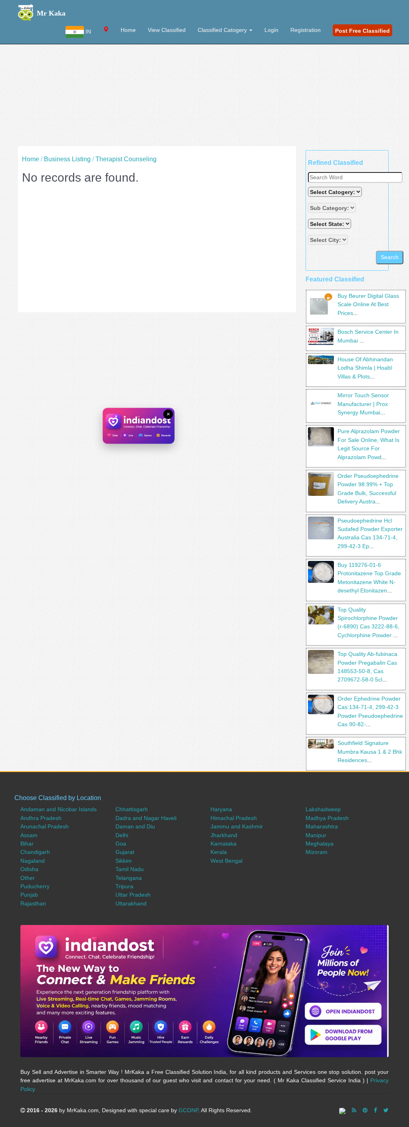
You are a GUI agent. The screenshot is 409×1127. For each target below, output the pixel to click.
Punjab (29, 894)
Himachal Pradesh (233, 818)
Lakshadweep (323, 809)
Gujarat (124, 852)
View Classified (167, 30)
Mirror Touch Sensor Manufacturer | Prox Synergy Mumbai (363, 404)
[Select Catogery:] (335, 192)
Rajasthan (33, 903)
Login (271, 30)
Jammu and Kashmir (236, 826)
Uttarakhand (131, 903)
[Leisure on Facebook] (375, 1110)
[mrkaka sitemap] (343, 1110)
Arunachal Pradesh (44, 826)
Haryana (221, 809)
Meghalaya (320, 843)
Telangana (128, 878)
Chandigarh (35, 852)
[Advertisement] (204, 90)
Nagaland (32, 861)
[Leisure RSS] (354, 1110)
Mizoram (317, 852)
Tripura (124, 886)
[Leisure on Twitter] (386, 1110)
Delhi (121, 835)
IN (87, 31)
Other (27, 878)
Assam (29, 835)
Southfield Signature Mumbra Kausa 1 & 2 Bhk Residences (370, 751)
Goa (120, 843)
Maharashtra (322, 826)
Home (128, 30)
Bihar (27, 843)
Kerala (218, 852)
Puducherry (35, 886)
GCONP (188, 1110)
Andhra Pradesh (41, 818)
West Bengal (226, 861)
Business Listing (67, 159)
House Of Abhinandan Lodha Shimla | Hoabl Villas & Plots (365, 368)
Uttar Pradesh (133, 894)
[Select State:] (330, 224)
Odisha (29, 869)
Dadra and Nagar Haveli (146, 818)
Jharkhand (223, 835)
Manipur (316, 835)
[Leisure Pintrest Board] (365, 1110)
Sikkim (123, 861)
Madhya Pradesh (327, 818)
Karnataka (223, 843)
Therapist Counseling (126, 159)
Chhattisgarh (131, 809)
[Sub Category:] (332, 208)
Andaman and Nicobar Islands (58, 809)
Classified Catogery (223, 30)
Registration (305, 30)
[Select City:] (328, 240)
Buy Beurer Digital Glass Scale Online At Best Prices (368, 304)
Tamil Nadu (129, 869)
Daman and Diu (135, 826)
